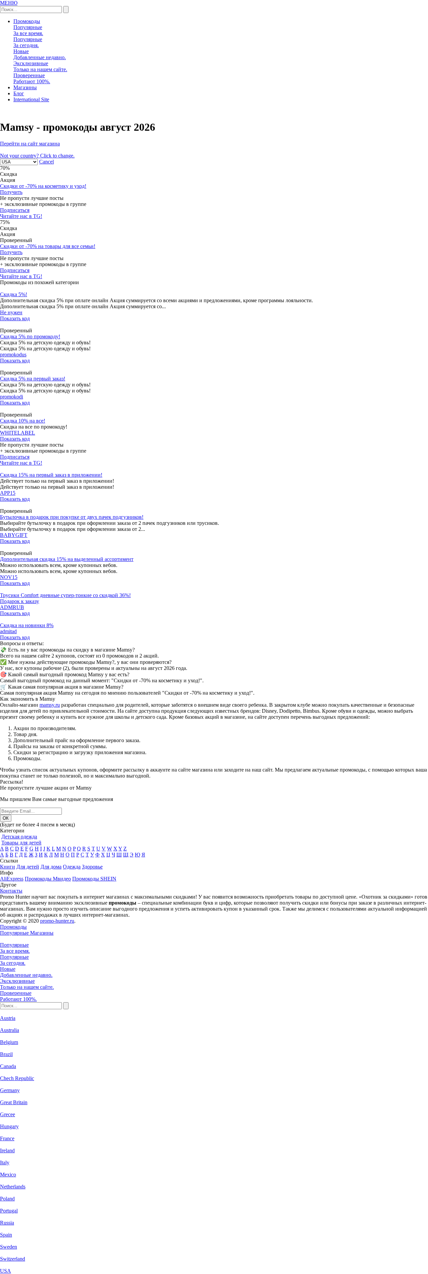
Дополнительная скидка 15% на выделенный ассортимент (66, 559)
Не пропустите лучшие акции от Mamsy (46, 788)
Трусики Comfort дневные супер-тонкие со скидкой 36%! (65, 595)
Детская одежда (19, 836)
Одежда (72, 867)
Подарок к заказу (19, 601)
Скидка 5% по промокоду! (30, 336)
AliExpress (11, 879)
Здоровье (92, 867)
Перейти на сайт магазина (30, 143)
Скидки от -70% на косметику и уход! (43, 186)
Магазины (25, 87)
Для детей (27, 867)
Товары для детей (21, 842)
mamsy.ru (49, 705)
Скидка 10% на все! (22, 421)
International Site (31, 99)
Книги (7, 867)
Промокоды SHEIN (94, 879)
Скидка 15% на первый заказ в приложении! (51, 475)
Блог (18, 93)
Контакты (11, 891)
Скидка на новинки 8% (27, 625)
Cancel (46, 161)
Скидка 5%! (13, 294)
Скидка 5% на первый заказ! (32, 378)
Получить (11, 192)
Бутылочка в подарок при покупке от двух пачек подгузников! (71, 517)
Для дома (51, 867)
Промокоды (26, 21)
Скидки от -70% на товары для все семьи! (47, 246)
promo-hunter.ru (57, 921)
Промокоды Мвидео (48, 879)
